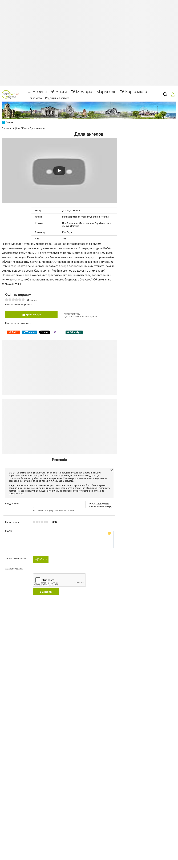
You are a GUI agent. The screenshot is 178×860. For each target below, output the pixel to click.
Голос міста (35, 98)
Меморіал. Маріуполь (96, 91)
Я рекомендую (33, 314)
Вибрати (42, 559)
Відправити (46, 591)
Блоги (61, 91)
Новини (40, 91)
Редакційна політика (57, 98)
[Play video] (59, 170)
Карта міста (136, 91)
